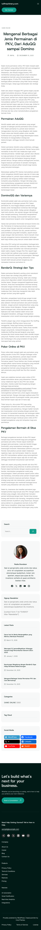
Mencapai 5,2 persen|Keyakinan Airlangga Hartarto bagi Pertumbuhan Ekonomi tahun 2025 (18, 650)
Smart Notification (8, 896)
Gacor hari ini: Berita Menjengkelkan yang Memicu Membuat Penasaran (18, 635)
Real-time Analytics (8, 899)
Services (5, 874)
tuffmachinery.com (10, 3)
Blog (3, 853)
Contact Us (5, 856)
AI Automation (6, 893)
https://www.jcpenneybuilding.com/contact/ (16, 388)
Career (4, 850)
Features (5, 878)
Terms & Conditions (8, 871)
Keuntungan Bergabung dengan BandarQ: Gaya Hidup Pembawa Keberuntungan (20, 665)
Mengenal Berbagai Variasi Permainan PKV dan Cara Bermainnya (20, 679)
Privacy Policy (6, 868)
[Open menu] (38, 4)
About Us (5, 847)
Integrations (6, 903)
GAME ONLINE (6, 28)
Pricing (4, 881)
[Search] (33, 531)
